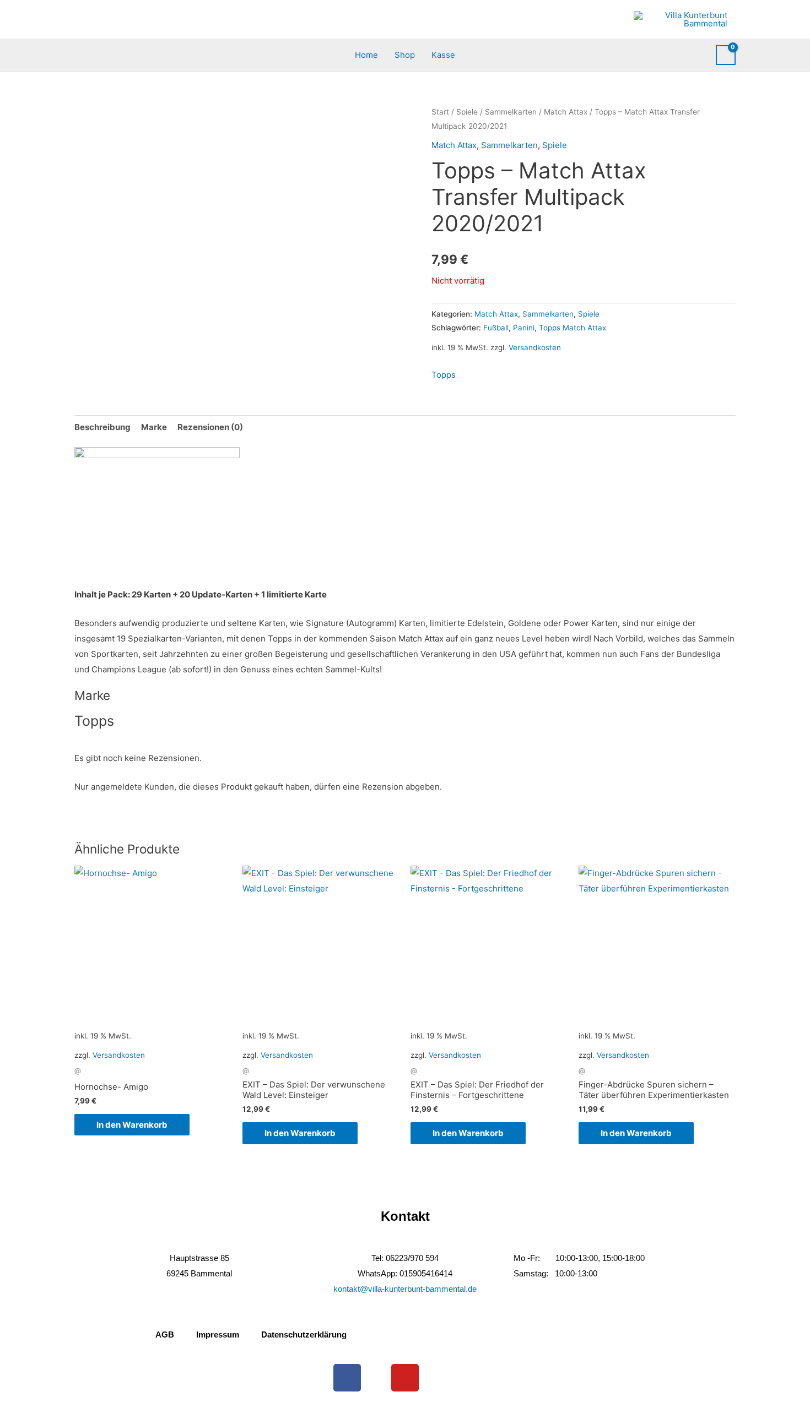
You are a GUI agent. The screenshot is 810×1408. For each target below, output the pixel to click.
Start (440, 111)
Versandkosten (535, 347)
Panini (523, 327)
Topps (443, 374)
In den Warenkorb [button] (132, 1124)
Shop (405, 55)
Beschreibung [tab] (102, 427)
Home (366, 55)
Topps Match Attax (572, 327)
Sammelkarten (511, 111)
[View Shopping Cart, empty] (726, 55)
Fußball (496, 327)
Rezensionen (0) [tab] (210, 427)
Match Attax (565, 111)
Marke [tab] (154, 427)
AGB (164, 1334)
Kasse (443, 55)
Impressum (217, 1334)
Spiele (467, 111)
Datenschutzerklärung (304, 1334)
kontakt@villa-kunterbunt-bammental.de (405, 1288)
